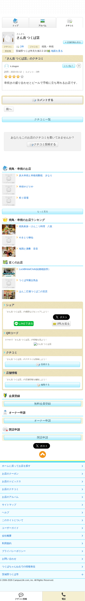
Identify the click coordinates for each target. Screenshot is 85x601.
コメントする (45, 99)
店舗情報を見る (73, 42)
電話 (64, 599)
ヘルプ (5, 512)
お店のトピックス (11, 481)
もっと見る (42, 211)
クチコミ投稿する (45, 144)
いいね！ (69, 65)
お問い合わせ (9, 558)
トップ (15, 25)
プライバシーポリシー (14, 551)
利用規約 (6, 543)
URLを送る (63, 323)
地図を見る (57, 51)
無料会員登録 (42, 403)
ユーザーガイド (10, 528)
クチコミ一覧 (42, 119)
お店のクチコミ (10, 489)
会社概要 (6, 535)
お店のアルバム (10, 497)
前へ (9, 109)
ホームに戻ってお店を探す (16, 466)
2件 (22, 46)
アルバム (42, 25)
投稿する (45, 364)
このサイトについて (12, 520)
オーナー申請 (42, 420)
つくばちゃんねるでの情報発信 (18, 566)
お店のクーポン (10, 473)
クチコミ (70, 25)
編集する (45, 384)
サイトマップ (9, 504)
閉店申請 (42, 437)
